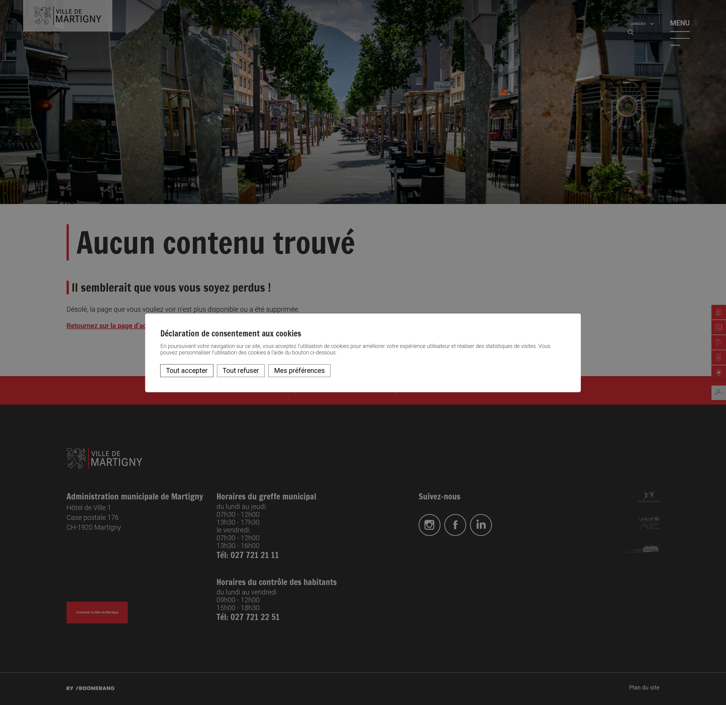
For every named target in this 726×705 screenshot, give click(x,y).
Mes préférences (299, 371)
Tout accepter (187, 371)
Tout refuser (241, 371)
